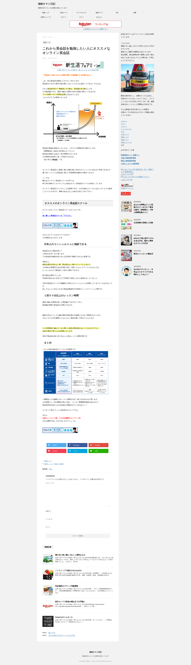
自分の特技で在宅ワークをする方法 (62, 635)
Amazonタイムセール (64, 617)
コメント (50, 483)
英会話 (56, 464)
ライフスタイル (81, 12)
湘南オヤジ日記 (46, 3)
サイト (48, 527)
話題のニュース (46, 17)
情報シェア (45, 12)
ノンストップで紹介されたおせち (68, 570)
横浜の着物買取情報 (128, 161)
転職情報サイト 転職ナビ (130, 155)
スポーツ (63, 17)
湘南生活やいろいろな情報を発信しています (95, 656)
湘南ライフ (99, 12)
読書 (134, 12)
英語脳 (61, 464)
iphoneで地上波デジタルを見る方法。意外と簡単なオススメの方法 (144, 240)
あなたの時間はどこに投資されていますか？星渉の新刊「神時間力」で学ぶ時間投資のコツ (143, 208)
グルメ (81, 17)
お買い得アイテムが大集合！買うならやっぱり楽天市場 (78, 70)
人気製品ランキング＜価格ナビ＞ (95, 29)
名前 (48, 511)
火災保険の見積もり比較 (143, 223)
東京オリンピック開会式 (143, 254)
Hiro (50, 469)
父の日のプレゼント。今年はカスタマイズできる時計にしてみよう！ (143, 271)
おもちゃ (99, 17)
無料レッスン (48, 464)
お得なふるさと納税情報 (130, 164)
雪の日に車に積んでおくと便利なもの (70, 555)
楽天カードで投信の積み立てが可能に (70, 602)
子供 (117, 12)
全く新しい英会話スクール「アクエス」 (57, 215)
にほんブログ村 (127, 174)
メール (49, 519)
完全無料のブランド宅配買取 (66, 586)
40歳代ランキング (127, 188)
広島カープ (63, 12)
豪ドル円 (52, 633)
